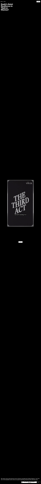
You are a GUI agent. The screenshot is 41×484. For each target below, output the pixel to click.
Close (38, 1)
